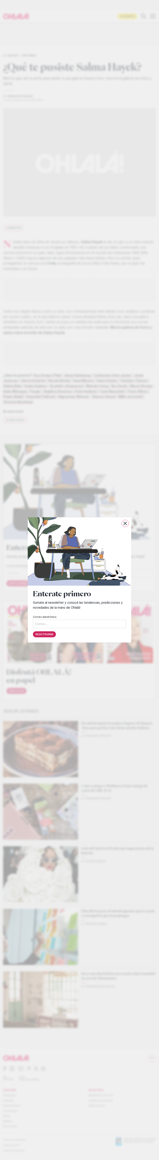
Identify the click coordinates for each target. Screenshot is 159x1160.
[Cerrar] (125, 523)
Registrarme (44, 634)
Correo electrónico (45, 617)
